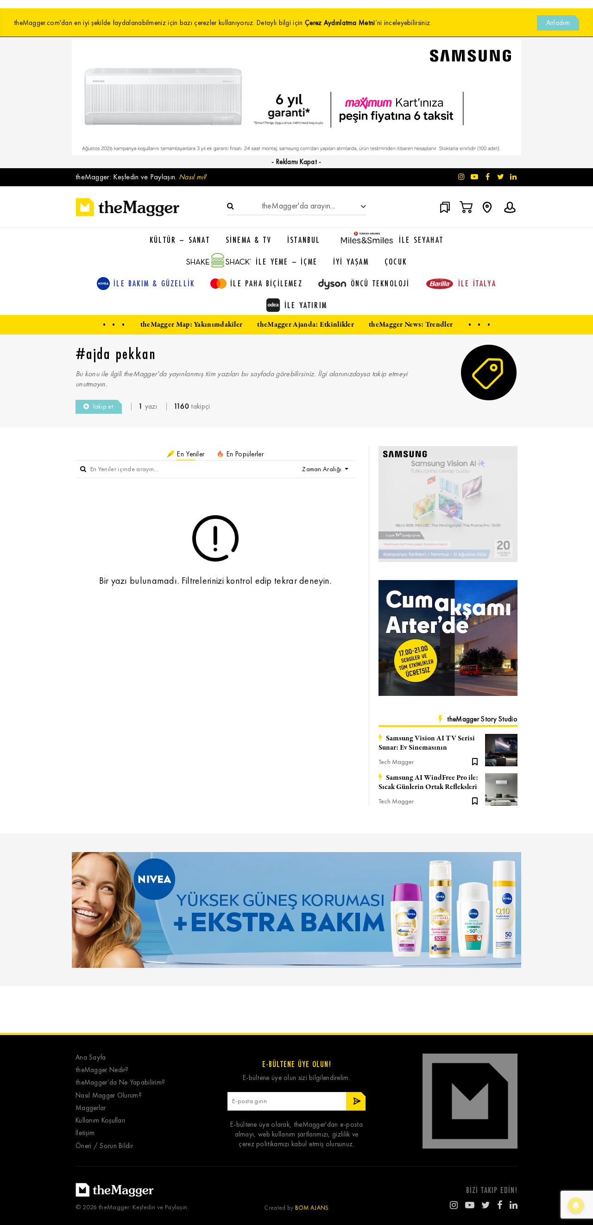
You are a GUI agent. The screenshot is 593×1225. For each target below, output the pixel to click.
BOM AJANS (312, 1207)
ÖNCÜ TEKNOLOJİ (380, 283)
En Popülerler (244, 454)
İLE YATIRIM (305, 305)
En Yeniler (189, 454)
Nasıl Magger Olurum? (109, 1095)
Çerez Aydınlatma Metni (340, 23)
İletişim (85, 1133)
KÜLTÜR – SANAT (180, 240)
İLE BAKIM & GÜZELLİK (154, 283)
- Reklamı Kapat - (296, 162)
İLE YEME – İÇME (286, 261)
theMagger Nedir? (102, 1070)
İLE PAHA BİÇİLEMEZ (266, 283)
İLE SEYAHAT (421, 240)
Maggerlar (91, 1108)
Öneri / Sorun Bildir (104, 1146)
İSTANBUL (304, 240)
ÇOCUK (396, 261)
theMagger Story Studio (482, 719)
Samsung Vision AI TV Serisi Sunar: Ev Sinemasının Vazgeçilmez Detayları (427, 743)
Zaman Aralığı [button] (322, 469)
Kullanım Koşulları (100, 1120)
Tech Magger (396, 762)
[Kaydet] (475, 761)
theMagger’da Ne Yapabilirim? (120, 1082)
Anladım (558, 23)
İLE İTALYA (477, 283)
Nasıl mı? (193, 176)
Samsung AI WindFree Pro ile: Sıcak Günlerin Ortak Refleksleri (428, 782)
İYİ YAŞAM (351, 261)
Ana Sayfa (91, 1057)
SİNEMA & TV (248, 240)
